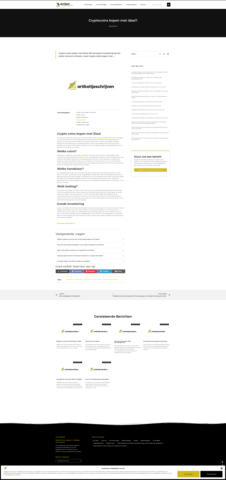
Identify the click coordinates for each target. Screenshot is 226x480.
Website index (110, 443)
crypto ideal (88, 279)
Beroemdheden (145, 440)
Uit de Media (88, 4)
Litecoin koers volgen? (92, 341)
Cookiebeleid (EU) (98, 443)
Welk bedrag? (80, 120)
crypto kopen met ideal (110, 279)
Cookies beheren (211, 474)
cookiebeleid (16, 474)
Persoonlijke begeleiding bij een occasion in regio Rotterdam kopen (149, 97)
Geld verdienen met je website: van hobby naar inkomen (110, 446)
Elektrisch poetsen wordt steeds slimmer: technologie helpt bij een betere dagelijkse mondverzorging (149, 72)
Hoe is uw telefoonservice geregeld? (97, 379)
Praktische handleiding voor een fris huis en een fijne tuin (148, 109)
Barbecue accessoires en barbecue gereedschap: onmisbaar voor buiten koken (150, 133)
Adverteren (113, 26)
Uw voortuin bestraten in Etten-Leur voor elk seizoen (146, 83)
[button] (221, 468)
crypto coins (79, 279)
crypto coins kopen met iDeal (105, 138)
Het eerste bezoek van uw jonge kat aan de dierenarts (146, 101)
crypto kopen (97, 279)
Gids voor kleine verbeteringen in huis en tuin (144, 114)
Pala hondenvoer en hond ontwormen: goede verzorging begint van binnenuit (149, 138)
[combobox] (159, 5)
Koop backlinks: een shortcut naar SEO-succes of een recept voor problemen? (140, 443)
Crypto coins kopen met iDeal (86, 112)
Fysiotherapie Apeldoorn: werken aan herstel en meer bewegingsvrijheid (146, 78)
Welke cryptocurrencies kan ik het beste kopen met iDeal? (90, 239)
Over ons (104, 440)
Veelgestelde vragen (83, 124)
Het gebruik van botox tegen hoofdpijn (69, 379)
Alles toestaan (188, 474)
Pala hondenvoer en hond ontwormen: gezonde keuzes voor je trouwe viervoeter (149, 128)
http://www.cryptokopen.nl (66, 223)
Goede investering (82, 122)
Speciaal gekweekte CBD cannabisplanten (122, 341)
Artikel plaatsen (131, 4)
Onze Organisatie (116, 4)
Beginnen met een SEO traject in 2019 (68, 341)
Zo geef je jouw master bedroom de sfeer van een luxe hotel (148, 87)
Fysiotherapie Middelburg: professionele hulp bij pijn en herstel (149, 118)
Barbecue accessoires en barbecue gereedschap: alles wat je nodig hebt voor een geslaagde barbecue (148, 122)
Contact (143, 4)
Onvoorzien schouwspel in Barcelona (155, 341)
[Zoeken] (168, 5)
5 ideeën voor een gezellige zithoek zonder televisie (146, 106)
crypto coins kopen (82, 155)
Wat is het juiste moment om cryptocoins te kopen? (90, 250)
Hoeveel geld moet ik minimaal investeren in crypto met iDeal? (90, 256)
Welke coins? (80, 115)
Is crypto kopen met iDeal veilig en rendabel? (90, 261)
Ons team (96, 440)
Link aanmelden (101, 4)
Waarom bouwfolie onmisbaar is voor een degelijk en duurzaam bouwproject (149, 91)
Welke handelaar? (82, 117)
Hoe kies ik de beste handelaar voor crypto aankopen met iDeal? (90, 245)
